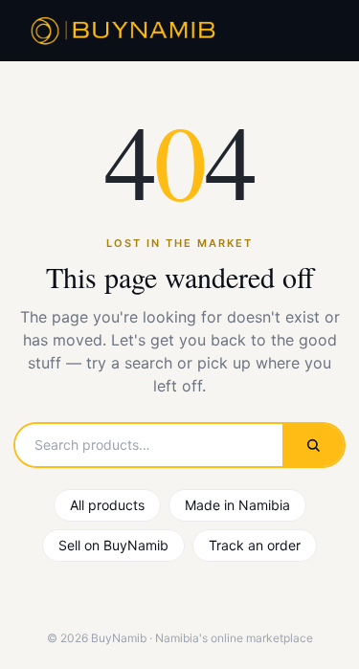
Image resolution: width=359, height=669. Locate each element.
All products (107, 505)
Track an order (255, 545)
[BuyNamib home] (120, 30)
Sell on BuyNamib (113, 545)
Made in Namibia (237, 505)
